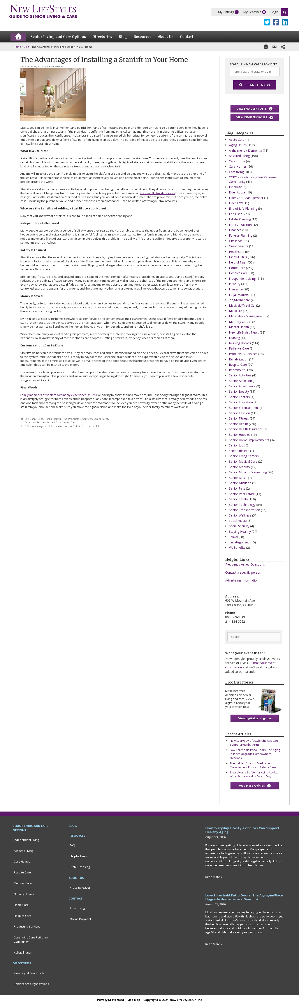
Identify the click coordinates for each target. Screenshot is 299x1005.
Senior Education (241, 402)
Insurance (236, 289)
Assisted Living (239, 156)
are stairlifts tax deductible (157, 193)
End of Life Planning (243, 208)
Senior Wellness (240, 515)
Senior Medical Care (243, 461)
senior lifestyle (239, 451)
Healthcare (236, 251)
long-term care (239, 300)
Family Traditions (241, 225)
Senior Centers (239, 397)
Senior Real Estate (242, 494)
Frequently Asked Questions (245, 564)
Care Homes (238, 166)
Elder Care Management (246, 198)
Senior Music (238, 478)
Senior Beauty (239, 391)
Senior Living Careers (244, 456)
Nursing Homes (240, 343)
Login (274, 12)
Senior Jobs (237, 445)
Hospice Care (238, 273)
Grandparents (238, 246)
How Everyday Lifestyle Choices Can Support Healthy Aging (254, 743)
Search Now (257, 85)
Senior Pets (237, 488)
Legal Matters (239, 295)
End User (30, 418)
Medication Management (247, 316)
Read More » (213, 877)
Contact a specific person (243, 572)
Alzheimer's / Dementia (245, 150)
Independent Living (242, 278)
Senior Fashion (239, 413)
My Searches (252, 12)
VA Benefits (237, 547)
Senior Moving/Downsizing (248, 472)
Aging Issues (238, 145)
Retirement (237, 370)
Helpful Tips (60, 418)
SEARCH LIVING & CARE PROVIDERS (254, 64)
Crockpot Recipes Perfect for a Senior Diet (50, 422)
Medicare (235, 311)
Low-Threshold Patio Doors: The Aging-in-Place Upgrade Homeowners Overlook (255, 754)
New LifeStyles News (244, 332)
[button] (254, 108)
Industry (234, 284)
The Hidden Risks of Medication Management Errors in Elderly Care (253, 765)
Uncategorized (239, 542)
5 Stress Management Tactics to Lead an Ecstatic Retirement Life (62, 426)
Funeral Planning (240, 235)
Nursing (234, 338)
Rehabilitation (238, 359)
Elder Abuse (237, 192)
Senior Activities (240, 375)
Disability (235, 187)
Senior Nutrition (240, 483)
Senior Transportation (244, 510)
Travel (233, 537)
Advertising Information (242, 580)
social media (238, 520)
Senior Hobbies (239, 434)
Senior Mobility (239, 467)
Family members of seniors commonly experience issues (58, 395)
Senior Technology (242, 504)
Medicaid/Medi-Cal (242, 305)
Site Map (133, 1000)
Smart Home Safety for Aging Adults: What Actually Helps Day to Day (254, 774)
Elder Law (236, 203)
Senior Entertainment (244, 408)
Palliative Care (239, 348)
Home (17, 46)
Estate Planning (240, 219)
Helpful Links (44, 418)
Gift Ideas (236, 241)
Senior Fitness (239, 418)
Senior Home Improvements (249, 440)
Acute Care (236, 139)
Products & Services (80, 418)
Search (284, 12)
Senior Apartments (242, 386)
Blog (26, 46)
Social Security (239, 526)
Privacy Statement (110, 1000)
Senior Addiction (240, 381)
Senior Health (238, 424)
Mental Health (239, 327)
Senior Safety (101, 418)
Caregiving (236, 172)
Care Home (237, 161)
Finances (235, 230)
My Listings (226, 12)
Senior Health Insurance (246, 429)
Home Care (237, 268)
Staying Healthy (240, 531)
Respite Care (238, 364)
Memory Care (238, 322)
